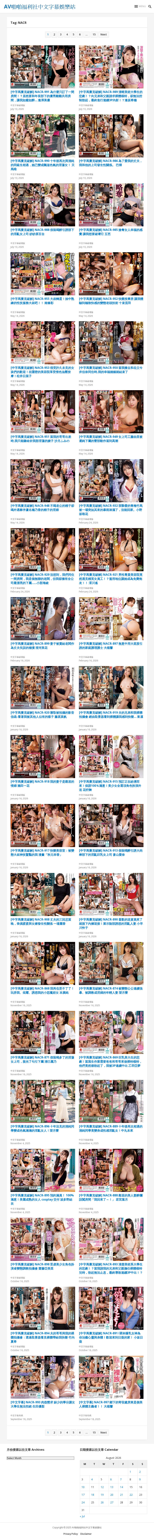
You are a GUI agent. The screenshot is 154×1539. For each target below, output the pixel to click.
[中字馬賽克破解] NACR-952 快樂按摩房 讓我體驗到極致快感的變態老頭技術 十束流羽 (111, 301)
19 (102, 1494)
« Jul (82, 1516)
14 (121, 1487)
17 (83, 1494)
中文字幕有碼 (17, 1415)
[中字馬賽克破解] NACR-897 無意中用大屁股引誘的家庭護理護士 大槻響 (111, 645)
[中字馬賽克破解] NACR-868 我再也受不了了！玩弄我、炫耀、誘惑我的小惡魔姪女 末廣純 (42, 990)
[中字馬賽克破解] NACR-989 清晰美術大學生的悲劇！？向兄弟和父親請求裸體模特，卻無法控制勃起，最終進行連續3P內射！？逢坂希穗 (111, 96)
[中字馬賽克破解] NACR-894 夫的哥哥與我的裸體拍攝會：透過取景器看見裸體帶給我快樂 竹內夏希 (43, 1337)
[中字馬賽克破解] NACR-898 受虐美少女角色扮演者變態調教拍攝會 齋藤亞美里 (42, 1266)
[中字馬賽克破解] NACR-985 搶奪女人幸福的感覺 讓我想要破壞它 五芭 (111, 232)
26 (102, 1502)
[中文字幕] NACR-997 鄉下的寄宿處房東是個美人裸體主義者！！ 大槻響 (111, 1404)
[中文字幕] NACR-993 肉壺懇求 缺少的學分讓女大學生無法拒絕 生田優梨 (43, 1404)
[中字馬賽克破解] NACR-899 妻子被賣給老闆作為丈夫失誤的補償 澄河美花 (42, 645)
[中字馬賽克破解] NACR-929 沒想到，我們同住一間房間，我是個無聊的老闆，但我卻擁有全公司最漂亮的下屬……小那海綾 (42, 579)
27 (111, 1502)
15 (94, 34)
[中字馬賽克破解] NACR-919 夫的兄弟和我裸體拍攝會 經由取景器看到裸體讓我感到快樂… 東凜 (111, 714)
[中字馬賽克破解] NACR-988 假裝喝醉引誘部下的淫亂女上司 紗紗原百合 (42, 232)
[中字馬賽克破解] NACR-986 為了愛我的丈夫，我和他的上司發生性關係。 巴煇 (111, 163)
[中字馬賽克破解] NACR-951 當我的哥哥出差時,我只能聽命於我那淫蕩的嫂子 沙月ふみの (41, 439)
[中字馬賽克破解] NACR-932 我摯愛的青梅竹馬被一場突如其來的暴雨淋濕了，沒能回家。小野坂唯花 (111, 510)
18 (92, 1494)
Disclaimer (86, 1533)
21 (121, 1494)
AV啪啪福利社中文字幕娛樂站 (87, 1527)
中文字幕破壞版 (18, 105)
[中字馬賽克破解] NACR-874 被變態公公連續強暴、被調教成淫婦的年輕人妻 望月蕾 (111, 990)
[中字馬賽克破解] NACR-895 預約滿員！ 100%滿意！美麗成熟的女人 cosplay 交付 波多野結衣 (42, 1199)
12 (102, 1487)
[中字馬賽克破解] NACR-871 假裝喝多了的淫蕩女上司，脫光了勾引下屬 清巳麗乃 (42, 1059)
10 (83, 1487)
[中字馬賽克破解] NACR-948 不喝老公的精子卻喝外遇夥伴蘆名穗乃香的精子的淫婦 (42, 508)
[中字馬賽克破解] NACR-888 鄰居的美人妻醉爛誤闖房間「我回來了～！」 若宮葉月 (111, 1197)
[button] (140, 6)
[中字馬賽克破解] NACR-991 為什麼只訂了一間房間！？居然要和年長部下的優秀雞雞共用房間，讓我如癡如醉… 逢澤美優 (42, 96)
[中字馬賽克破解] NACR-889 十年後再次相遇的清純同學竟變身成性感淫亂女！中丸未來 (111, 1128)
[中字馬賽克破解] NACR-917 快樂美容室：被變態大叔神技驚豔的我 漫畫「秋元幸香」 (42, 852)
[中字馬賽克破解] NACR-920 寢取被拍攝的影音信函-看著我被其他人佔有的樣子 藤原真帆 (42, 714)
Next (103, 34)
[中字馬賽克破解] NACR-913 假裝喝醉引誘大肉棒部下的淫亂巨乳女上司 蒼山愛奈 (111, 852)
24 (83, 1502)
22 (131, 1494)
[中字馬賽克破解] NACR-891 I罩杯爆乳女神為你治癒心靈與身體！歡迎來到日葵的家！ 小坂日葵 (111, 1337)
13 (111, 1487)
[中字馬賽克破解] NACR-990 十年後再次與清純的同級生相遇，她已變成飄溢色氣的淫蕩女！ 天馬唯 (43, 165)
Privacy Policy (70, 1533)
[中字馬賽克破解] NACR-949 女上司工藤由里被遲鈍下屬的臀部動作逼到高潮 (111, 439)
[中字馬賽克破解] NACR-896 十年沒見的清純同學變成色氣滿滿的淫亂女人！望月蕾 (42, 1128)
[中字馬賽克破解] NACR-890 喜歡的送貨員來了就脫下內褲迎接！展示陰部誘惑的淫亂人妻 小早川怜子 (111, 923)
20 (111, 1494)
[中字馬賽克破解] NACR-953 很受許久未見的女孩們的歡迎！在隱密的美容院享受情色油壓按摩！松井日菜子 (42, 372)
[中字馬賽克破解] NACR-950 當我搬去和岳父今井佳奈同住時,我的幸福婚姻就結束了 (111, 370)
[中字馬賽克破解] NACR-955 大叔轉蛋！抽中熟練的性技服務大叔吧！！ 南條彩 (42, 301)
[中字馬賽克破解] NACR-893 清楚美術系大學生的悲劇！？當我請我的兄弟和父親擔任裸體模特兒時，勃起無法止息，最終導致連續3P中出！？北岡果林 (111, 1268)
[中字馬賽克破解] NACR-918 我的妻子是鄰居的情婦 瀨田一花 (42, 783)
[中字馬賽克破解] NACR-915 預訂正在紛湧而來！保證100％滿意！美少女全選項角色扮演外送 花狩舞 (110, 785)
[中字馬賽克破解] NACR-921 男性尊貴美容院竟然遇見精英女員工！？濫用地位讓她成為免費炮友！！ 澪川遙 (111, 579)
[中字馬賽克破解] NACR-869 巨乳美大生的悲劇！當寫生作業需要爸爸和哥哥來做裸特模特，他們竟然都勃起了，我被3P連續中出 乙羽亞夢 (110, 1061)
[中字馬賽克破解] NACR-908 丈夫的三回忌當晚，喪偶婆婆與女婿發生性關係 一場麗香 (41, 921)
